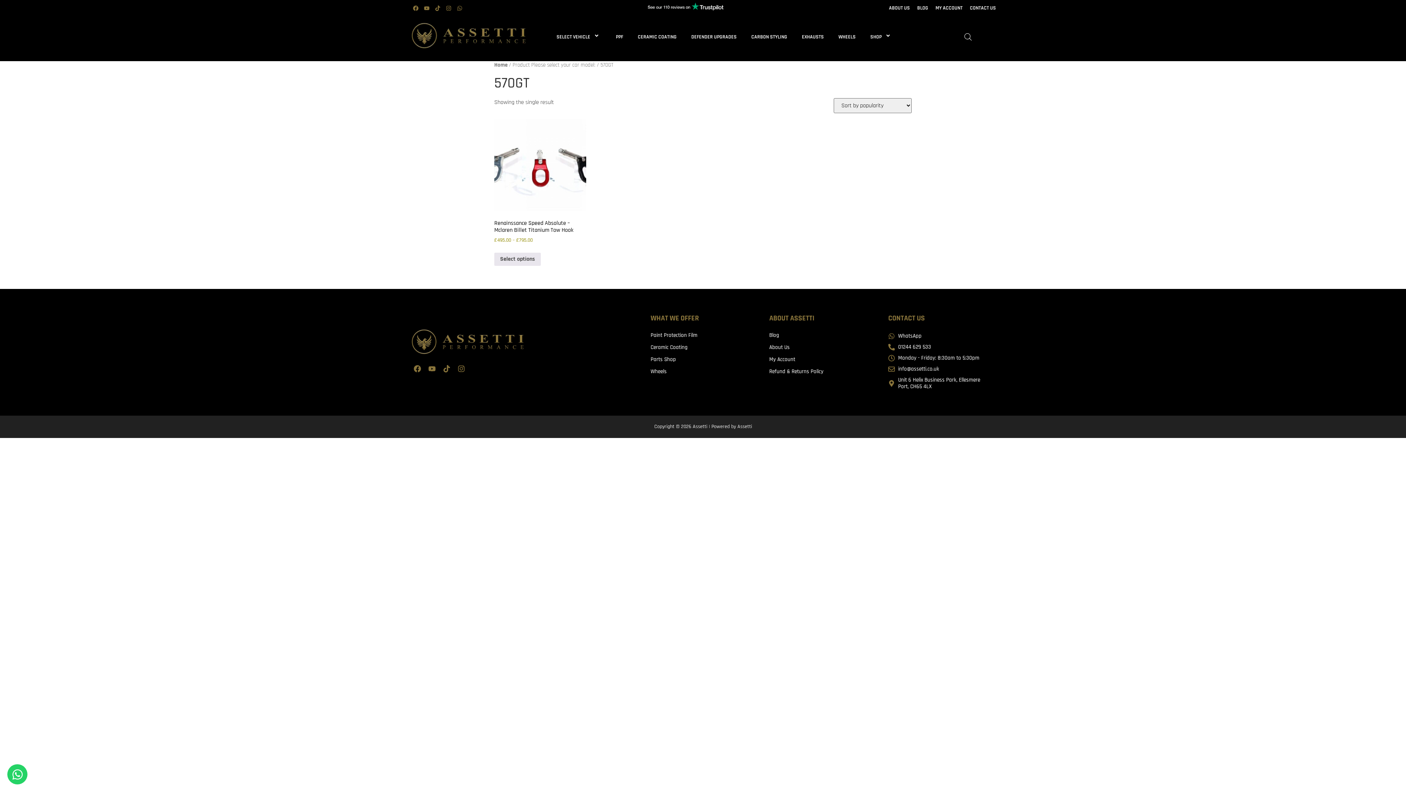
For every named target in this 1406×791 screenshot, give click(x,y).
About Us (779, 347)
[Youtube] (426, 8)
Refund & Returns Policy (796, 371)
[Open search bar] (968, 37)
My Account (782, 359)
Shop (876, 37)
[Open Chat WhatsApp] (17, 774)
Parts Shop (663, 359)
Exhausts (813, 37)
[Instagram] (448, 8)
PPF (619, 37)
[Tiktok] (437, 8)
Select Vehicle (573, 37)
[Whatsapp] (459, 8)
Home (500, 65)
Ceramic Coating (657, 37)
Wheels (847, 37)
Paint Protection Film (674, 335)
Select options (517, 259)
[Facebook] (415, 8)
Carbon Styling (769, 37)
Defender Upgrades (714, 37)
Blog (774, 335)
